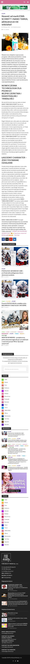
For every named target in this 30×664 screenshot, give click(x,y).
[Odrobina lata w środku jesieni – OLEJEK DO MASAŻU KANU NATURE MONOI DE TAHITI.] (4, 467)
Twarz (17, 333)
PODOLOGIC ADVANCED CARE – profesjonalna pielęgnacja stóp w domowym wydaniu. (13, 273)
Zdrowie (10, 457)
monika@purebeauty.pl (7, 647)
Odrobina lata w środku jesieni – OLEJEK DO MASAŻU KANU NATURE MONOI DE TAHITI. (18, 469)
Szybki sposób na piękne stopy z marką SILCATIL (17, 619)
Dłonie (8, 301)
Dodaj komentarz (17, 27)
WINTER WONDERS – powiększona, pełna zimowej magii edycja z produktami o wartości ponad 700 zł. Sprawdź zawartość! (15, 340)
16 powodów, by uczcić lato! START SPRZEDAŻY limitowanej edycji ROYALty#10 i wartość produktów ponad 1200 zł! (18, 595)
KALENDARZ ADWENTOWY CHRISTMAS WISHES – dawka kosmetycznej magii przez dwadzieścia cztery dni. (18, 587)
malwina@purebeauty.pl (7, 651)
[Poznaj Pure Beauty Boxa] (15, 7)
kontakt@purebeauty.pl (7, 633)
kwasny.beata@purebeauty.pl (9, 639)
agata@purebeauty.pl (7, 642)
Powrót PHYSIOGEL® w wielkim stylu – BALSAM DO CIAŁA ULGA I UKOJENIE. (14, 304)
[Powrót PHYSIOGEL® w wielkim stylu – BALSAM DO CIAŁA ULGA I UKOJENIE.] (15, 289)
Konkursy (13, 332)
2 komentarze (12, 614)
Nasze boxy (5, 333)
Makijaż (20, 332)
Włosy (22, 333)
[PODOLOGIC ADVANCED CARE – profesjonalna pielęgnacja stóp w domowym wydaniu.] (15, 257)
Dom (7, 332)
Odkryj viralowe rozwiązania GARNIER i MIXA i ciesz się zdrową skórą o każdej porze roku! (18, 625)
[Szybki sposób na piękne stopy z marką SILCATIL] (4, 620)
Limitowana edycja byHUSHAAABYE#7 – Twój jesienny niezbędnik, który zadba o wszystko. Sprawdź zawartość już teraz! (18, 603)
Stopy (3, 13)
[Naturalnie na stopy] (4, 614)
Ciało (3, 301)
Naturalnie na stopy (13, 613)
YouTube (4, 335)
